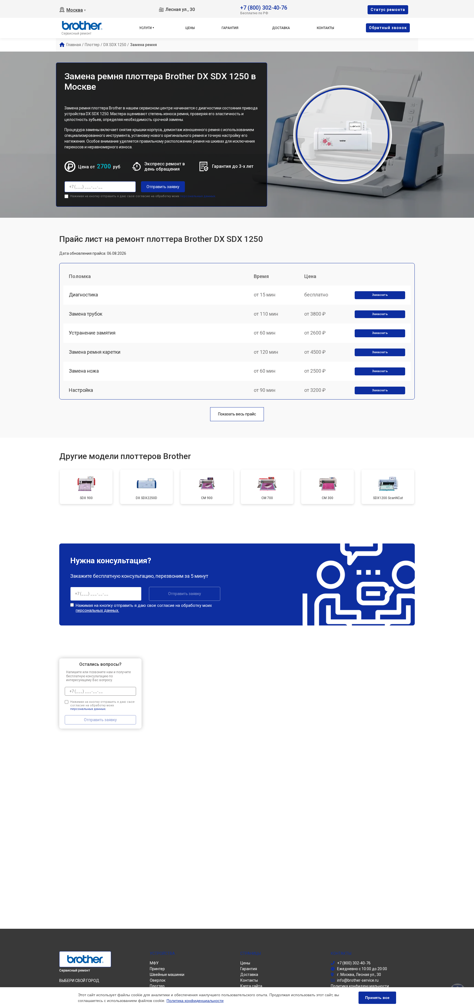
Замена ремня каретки (94, 352)
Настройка (81, 390)
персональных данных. (198, 196)
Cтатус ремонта (388, 9)
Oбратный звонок (388, 28)
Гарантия (230, 28)
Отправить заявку (162, 187)
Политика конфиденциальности (195, 1000)
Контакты (325, 28)
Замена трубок (85, 314)
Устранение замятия (92, 333)
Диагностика (83, 295)
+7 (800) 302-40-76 (263, 7)
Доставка (281, 28)
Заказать (380, 295)
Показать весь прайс (237, 414)
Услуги (145, 28)
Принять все (377, 997)
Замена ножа (84, 371)
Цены (190, 28)
